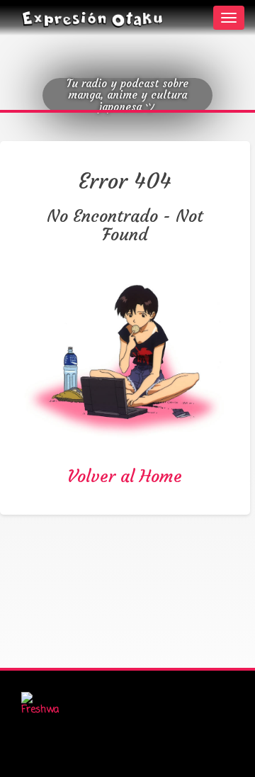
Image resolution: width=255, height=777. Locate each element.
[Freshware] (40, 705)
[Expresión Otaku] (92, 18)
